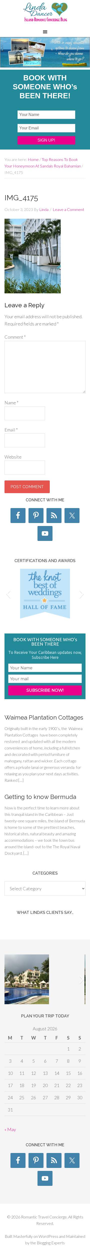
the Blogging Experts (47, 1242)
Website (13, 457)
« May (10, 1129)
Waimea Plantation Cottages (43, 717)
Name (11, 402)
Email (11, 429)
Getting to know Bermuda (40, 796)
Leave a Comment (68, 209)
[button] (8, 594)
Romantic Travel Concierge (45, 14)
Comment (15, 337)
